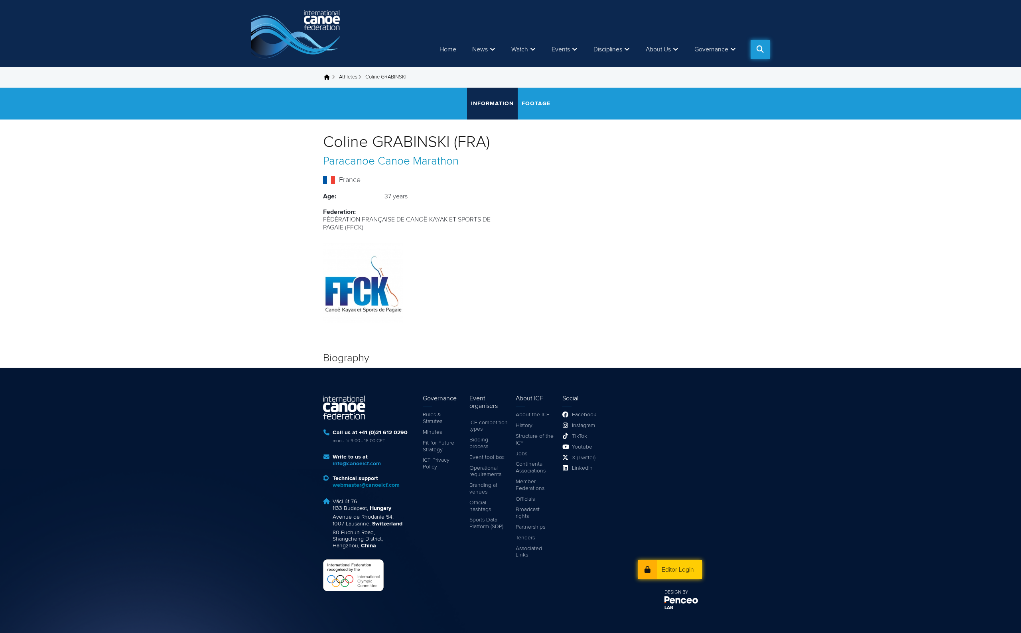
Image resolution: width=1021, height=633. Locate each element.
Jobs (521, 454)
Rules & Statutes (432, 418)
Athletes (348, 77)
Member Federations (530, 485)
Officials (525, 499)
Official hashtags (480, 506)
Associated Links (529, 552)
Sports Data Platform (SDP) (486, 523)
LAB (668, 608)
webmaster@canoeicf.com (366, 485)
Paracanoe (349, 161)
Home (448, 49)
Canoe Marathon (418, 161)
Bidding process (478, 443)
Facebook (584, 414)
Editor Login (678, 569)
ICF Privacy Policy (436, 463)
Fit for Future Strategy (438, 446)
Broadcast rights (528, 513)
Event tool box (487, 457)
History (524, 425)
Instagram (583, 425)
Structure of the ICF (535, 439)
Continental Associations (531, 467)
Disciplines (607, 49)
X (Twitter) (583, 458)
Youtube (582, 447)
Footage (536, 103)
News (480, 49)
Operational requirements (485, 471)
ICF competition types (488, 426)
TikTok (579, 436)
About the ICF (533, 414)
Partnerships (530, 527)
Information (492, 103)
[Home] (297, 33)
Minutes (432, 432)
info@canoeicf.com (357, 463)
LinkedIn (582, 468)
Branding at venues (483, 488)
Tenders (525, 538)
